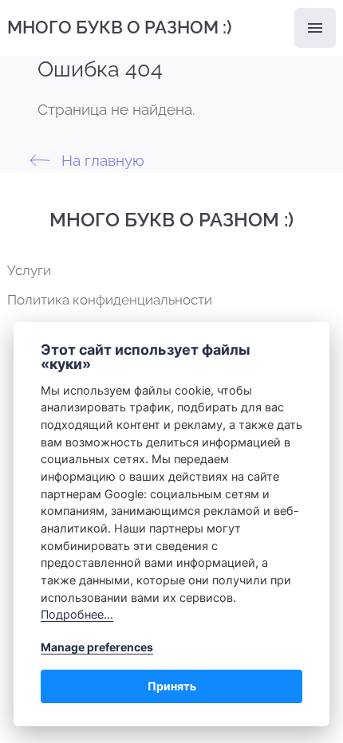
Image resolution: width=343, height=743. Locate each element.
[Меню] (315, 28)
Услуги (29, 270)
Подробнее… (77, 614)
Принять (172, 686)
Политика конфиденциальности (109, 300)
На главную (100, 160)
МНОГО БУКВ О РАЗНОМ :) (119, 27)
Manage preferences (97, 647)
